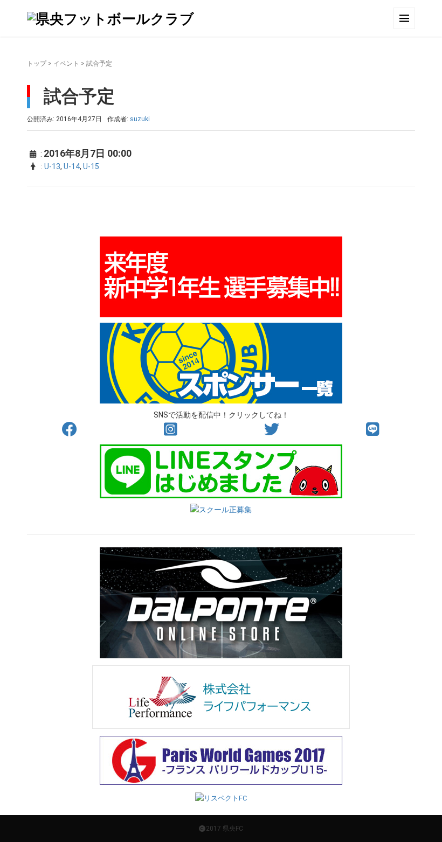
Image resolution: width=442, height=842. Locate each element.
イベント (66, 63)
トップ (36, 63)
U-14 (72, 166)
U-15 (91, 166)
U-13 (52, 166)
